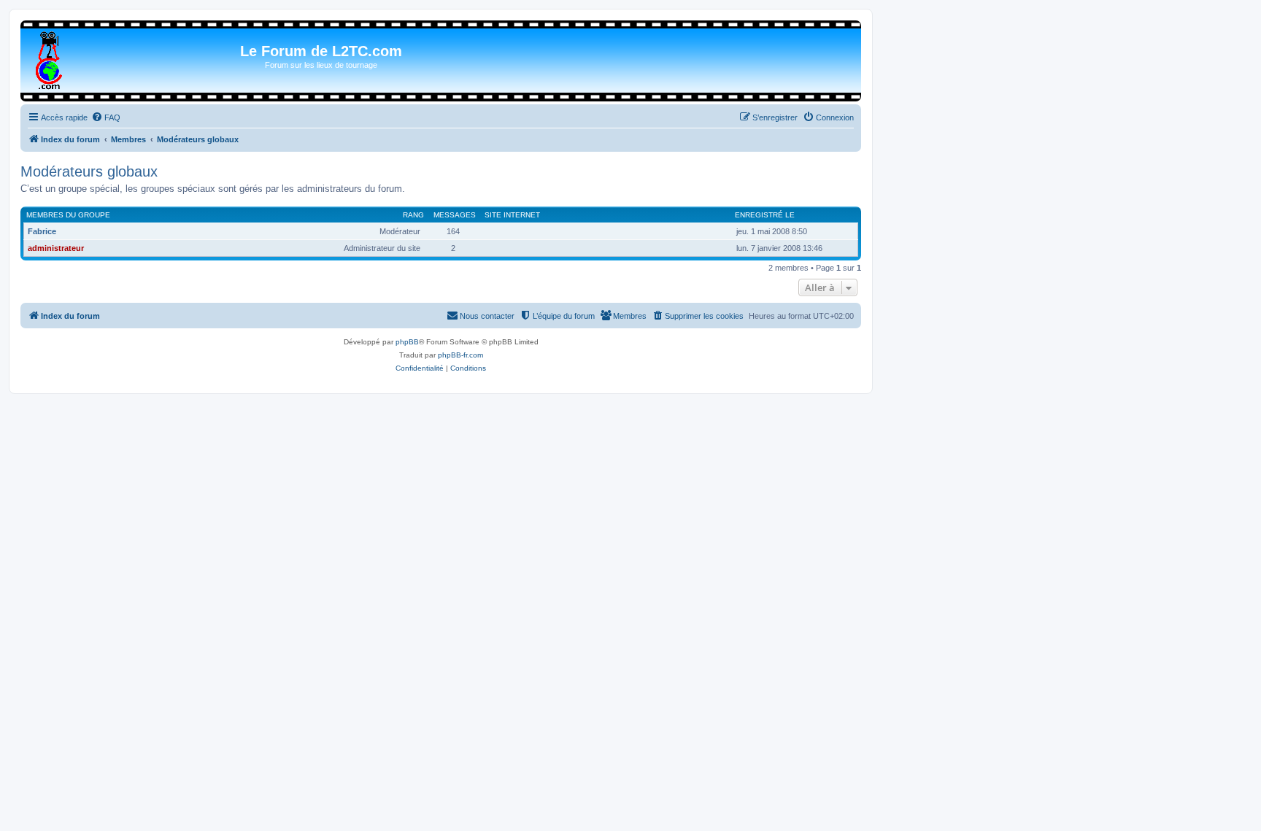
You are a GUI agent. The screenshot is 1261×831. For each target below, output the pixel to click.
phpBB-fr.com (460, 355)
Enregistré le (765, 215)
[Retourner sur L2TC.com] (50, 57)
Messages (454, 215)
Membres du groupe (68, 215)
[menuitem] (105, 117)
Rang (413, 215)
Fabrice (42, 231)
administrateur (56, 248)
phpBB (407, 342)
